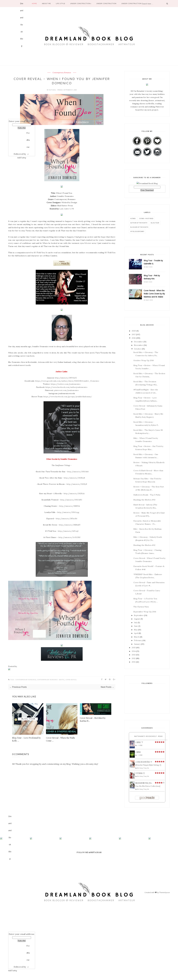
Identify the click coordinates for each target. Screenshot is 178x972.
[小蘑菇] (132, 757)
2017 (134, 334)
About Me (46, 3)
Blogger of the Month (139, 227)
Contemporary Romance (62, 73)
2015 (134, 647)
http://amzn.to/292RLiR (74, 478)
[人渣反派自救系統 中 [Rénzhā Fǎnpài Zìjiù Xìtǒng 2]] (132, 767)
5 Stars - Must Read (146, 218)
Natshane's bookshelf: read (148, 736)
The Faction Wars (141, 607)
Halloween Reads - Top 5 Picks (146, 495)
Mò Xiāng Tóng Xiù (143, 768)
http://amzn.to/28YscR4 (66, 518)
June (136, 626)
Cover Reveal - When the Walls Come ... (60, 739)
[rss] (21, 98)
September (139, 615)
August (137, 619)
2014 (134, 651)
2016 (134, 338)
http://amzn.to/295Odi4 (77, 471)
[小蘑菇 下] (132, 747)
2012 (134, 658)
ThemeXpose (164, 892)
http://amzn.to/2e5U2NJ (69, 537)
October (137, 349)
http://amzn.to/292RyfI (76, 484)
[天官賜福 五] (132, 778)
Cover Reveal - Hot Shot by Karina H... (93, 719)
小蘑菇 (138, 752)
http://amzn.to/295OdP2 (71, 500)
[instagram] (21, 106)
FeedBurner (28, 134)
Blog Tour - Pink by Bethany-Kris (152, 277)
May (135, 630)
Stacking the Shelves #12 (144, 545)
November (138, 345)
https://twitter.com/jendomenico (66, 384)
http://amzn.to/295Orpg (68, 512)
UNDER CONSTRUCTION (106, 3)
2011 (133, 662)
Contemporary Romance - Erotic (51, 680)
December (138, 341)
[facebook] (9, 863)
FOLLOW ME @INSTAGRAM (89, 852)
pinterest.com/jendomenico (66, 390)
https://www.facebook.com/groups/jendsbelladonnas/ (67, 396)
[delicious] (21, 114)
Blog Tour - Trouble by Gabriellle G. (153, 262)
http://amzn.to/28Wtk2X (66, 378)
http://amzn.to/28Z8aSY (70, 525)
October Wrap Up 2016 (143, 360)
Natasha (52, 90)
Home (34, 3)
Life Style (60, 3)
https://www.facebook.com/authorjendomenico (66, 387)
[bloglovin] (9, 895)
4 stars (133, 218)
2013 (134, 655)
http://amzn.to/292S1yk (74, 493)
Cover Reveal (71, 680)
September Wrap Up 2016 (144, 612)
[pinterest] (21, 74)
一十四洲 (139, 745)
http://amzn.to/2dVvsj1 (68, 531)
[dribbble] (21, 90)
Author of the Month (138, 223)
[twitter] (9, 871)
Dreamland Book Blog (21, 4)
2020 (134, 331)
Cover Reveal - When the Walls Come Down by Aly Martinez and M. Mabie (154, 293)
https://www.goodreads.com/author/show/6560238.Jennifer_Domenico (67, 381)
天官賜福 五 (140, 773)
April (136, 633)
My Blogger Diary (137, 231)
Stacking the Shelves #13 (144, 500)
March (137, 637)
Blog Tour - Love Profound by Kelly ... (26, 739)
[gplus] (21, 66)
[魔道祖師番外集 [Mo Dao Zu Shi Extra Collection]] (132, 788)
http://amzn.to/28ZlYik (69, 506)
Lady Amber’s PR (66, 209)
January (137, 644)
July (135, 622)
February (138, 640)
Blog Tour (155, 223)
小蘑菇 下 (139, 742)
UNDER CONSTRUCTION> (80, 3)
